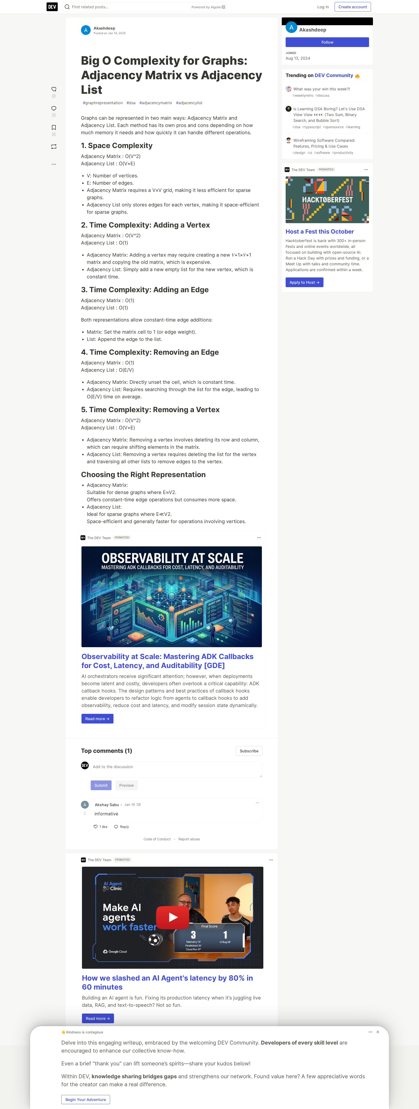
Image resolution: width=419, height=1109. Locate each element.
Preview (126, 785)
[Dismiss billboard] (377, 1032)
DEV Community (334, 75)
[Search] (67, 6)
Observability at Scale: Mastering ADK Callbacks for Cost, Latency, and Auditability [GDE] (167, 661)
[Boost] (54, 147)
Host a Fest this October (320, 231)
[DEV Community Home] (52, 7)
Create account (352, 6)
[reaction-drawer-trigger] (54, 91)
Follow (327, 42)
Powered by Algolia (207, 7)
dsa (131, 102)
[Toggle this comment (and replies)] (85, 813)
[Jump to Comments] (54, 110)
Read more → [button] (97, 718)
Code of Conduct (157, 839)
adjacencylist (189, 102)
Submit (101, 785)
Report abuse (189, 839)
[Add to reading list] (54, 130)
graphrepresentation (103, 102)
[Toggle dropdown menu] (259, 538)
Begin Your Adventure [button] (85, 1099)
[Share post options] (54, 164)
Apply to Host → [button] (305, 282)
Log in (323, 6)
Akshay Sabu (107, 804)
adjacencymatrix (155, 102)
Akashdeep (104, 28)
